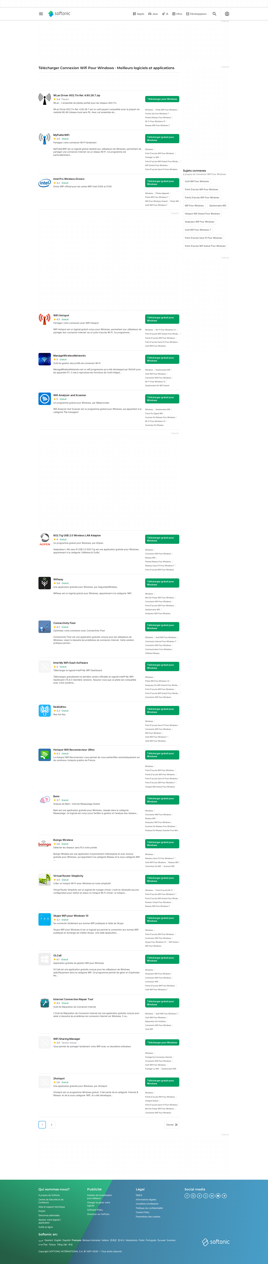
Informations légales (146, 1199)
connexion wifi (151, 981)
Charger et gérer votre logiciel (98, 1204)
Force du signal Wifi (154, 413)
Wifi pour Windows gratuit (156, 201)
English (57, 1240)
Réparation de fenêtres (155, 1021)
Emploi (41, 1211)
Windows (149, 110)
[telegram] (224, 1195)
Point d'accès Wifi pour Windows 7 (160, 782)
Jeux (155, 13)
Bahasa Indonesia (91, 1240)
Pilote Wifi (174, 201)
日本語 (113, 1240)
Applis (140, 13)
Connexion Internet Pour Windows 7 (160, 641)
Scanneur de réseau (154, 425)
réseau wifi (150, 558)
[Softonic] (59, 14)
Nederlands (131, 1240)
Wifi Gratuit (173, 942)
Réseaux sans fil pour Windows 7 (159, 565)
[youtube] (218, 1195)
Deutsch (49, 1240)
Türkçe (52, 1244)
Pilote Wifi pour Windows (166, 110)
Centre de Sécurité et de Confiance (50, 1201)
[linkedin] (211, 1195)
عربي (40, 1240)
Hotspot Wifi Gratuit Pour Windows (160, 787)
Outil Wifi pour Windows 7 (156, 205)
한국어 (121, 1240)
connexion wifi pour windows (158, 378)
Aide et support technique (51, 1206)
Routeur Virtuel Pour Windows (158, 902)
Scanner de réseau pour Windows (160, 417)
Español (67, 1240)
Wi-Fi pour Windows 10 (155, 121)
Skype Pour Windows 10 (155, 942)
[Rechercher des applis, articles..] (214, 14)
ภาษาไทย (42, 1244)
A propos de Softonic (49, 1195)
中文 (70, 1244)
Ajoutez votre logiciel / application (49, 1221)
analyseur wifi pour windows (157, 613)
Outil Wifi (149, 1029)
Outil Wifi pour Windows (155, 346)
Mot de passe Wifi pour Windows (159, 597)
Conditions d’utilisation (147, 1203)
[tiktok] (199, 1195)
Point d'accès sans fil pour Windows (161, 169)
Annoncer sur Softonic (98, 1214)
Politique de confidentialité (149, 1208)
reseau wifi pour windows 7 (157, 125)
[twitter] (205, 1195)
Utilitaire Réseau (152, 653)
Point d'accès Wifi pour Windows (159, 153)
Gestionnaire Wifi (163, 370)
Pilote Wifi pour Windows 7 (156, 197)
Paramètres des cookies (148, 1216)
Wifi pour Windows (153, 733)
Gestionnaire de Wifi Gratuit (157, 385)
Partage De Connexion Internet (158, 1057)
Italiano (105, 1240)
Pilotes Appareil (162, 193)
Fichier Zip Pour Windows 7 (157, 113)
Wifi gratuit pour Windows (156, 165)
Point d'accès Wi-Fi (164, 890)
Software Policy (95, 1209)
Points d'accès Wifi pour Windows (160, 338)
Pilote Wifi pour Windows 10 (157, 681)
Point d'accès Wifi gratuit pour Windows (162, 161)
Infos (179, 13)
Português (151, 1240)
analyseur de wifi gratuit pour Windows (162, 685)
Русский (161, 1240)
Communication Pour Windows (158, 649)
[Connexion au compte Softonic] (227, 14)
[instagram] (193, 1195)
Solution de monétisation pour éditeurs (99, 1197)
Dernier (170, 1124)
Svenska (171, 1240)
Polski (142, 1240)
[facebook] (187, 1195)
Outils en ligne (45, 1227)
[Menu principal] (41, 14)
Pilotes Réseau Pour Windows (158, 117)
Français (76, 1240)
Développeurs (198, 13)
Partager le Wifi (152, 157)
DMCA (139, 1195)
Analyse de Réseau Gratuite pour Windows (162, 830)
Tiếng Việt (62, 1244)
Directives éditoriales (49, 1215)
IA (167, 13)
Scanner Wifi (168, 866)
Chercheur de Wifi (153, 866)
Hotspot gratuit (151, 1101)
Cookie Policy (143, 1212)
